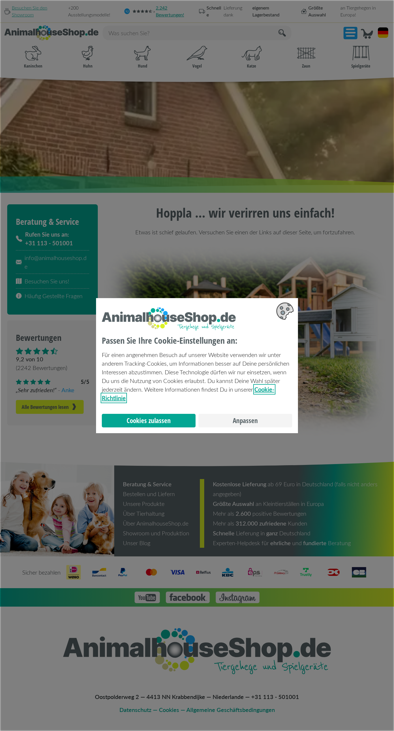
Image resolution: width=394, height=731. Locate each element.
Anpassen (245, 420)
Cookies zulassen (149, 420)
